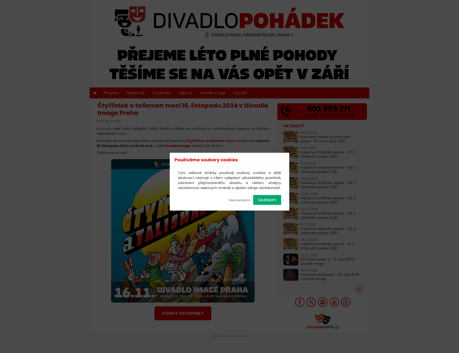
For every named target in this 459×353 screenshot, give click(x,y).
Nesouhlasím (239, 200)
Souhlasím (267, 199)
